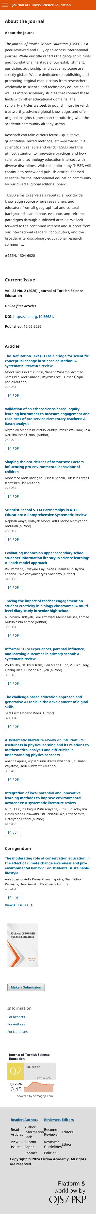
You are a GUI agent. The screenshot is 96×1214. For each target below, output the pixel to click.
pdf (14, 832)
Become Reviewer (51, 1132)
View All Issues (16, 905)
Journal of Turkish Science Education (41, 5)
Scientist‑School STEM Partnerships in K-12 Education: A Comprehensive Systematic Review (46, 512)
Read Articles (17, 1132)
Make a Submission (26, 987)
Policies (50, 1152)
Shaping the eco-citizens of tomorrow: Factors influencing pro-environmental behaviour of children (44, 466)
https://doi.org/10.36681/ (33, 316)
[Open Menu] (5, 5)
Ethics (67, 1144)
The (47, 361)
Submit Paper (30, 1144)
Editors (67, 1132)
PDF (15, 395)
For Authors (16, 1024)
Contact (30, 1152)
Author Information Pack (34, 1132)
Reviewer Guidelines (53, 1144)
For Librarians (17, 1031)
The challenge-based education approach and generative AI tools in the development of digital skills (46, 702)
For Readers (16, 1017)
